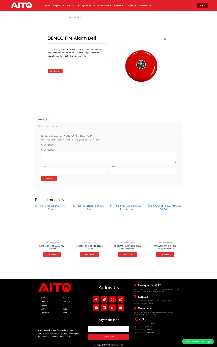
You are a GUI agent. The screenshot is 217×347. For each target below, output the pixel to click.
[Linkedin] (104, 307)
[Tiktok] (112, 307)
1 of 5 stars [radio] (57, 145)
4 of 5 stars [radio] (65, 145)
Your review (48, 149)
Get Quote (55, 71)
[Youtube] (96, 307)
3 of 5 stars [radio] (62, 145)
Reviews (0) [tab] (42, 119)
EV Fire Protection (101, 6)
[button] (165, 39)
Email (113, 166)
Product (117, 6)
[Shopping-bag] (121, 307)
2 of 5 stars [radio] (60, 145)
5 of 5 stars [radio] (68, 145)
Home (47, 6)
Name (44, 166)
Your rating (48, 144)
